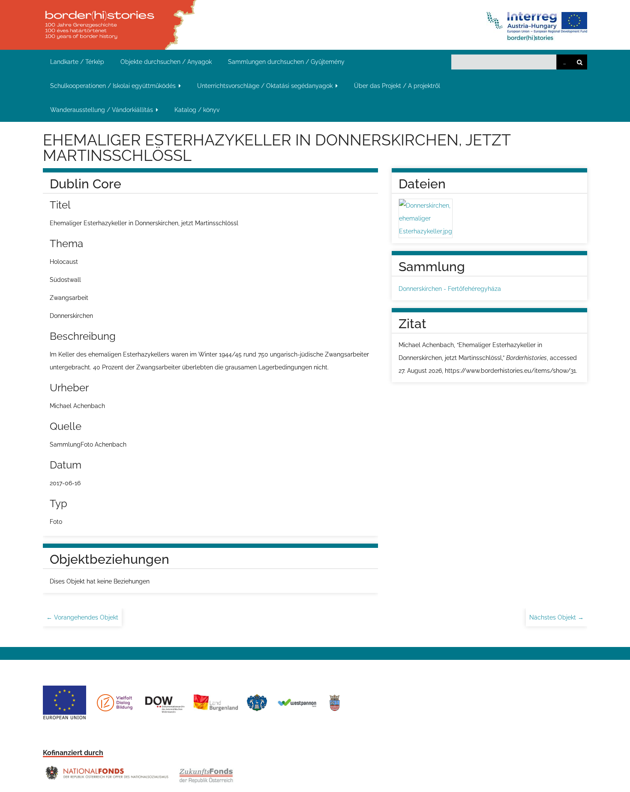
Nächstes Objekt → (556, 617)
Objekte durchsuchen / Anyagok (166, 61)
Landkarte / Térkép (77, 61)
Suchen (579, 62)
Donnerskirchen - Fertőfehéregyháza (450, 288)
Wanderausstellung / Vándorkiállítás (101, 109)
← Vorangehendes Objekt (82, 617)
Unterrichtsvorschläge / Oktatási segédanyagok (265, 85)
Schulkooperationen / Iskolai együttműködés (113, 85)
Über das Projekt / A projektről (397, 85)
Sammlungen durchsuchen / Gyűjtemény (286, 61)
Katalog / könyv (196, 109)
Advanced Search (564, 62)
